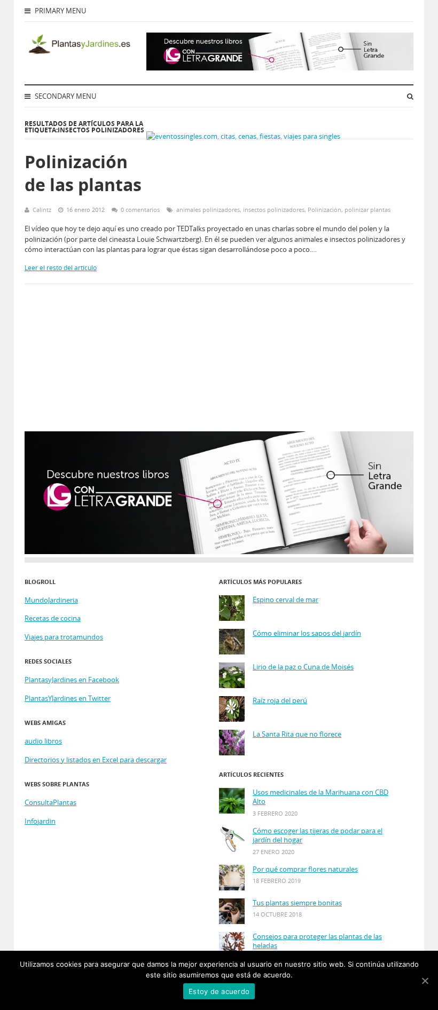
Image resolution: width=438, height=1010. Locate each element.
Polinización (324, 210)
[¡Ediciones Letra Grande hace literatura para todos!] (279, 68)
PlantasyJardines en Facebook (72, 679)
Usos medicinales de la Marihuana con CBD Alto (320, 797)
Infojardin (40, 821)
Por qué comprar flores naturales (305, 869)
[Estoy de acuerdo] (424, 980)
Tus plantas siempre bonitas (297, 903)
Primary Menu (59, 10)
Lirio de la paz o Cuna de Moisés (303, 667)
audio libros (43, 741)
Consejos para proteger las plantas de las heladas (317, 941)
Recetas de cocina (53, 618)
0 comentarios (140, 210)
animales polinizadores (208, 210)
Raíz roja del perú (280, 700)
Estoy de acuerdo (219, 991)
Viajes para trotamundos (64, 637)
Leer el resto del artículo (61, 267)
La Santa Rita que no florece (297, 734)
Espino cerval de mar (285, 599)
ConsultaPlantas (50, 802)
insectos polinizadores (273, 210)
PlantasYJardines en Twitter (68, 698)
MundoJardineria (51, 600)
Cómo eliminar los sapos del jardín (307, 633)
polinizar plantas (367, 210)
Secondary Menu (64, 96)
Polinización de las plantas (83, 173)
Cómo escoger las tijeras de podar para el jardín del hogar (317, 835)
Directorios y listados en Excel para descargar (96, 759)
